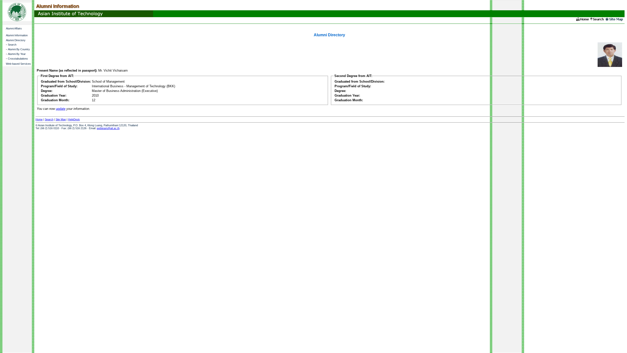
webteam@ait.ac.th (108, 128)
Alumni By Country (19, 49)
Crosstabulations (18, 58)
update (60, 109)
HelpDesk (74, 119)
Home (39, 119)
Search (12, 44)
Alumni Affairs (14, 28)
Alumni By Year (17, 53)
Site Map (61, 119)
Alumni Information (17, 35)
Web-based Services (18, 63)
